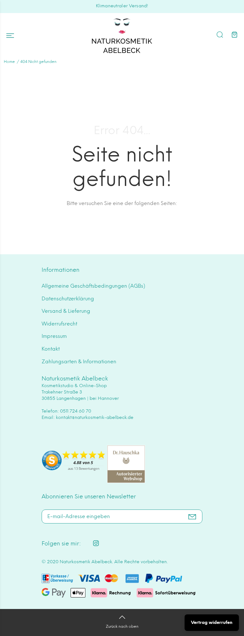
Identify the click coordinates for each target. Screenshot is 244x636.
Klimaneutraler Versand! (122, 6)
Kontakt (51, 349)
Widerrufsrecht (59, 324)
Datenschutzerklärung (68, 299)
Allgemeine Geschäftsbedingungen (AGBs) (93, 286)
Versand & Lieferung (66, 311)
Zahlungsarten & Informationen (79, 362)
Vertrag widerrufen (212, 622)
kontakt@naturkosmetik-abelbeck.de (94, 417)
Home (9, 61)
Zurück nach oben (122, 626)
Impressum (54, 336)
